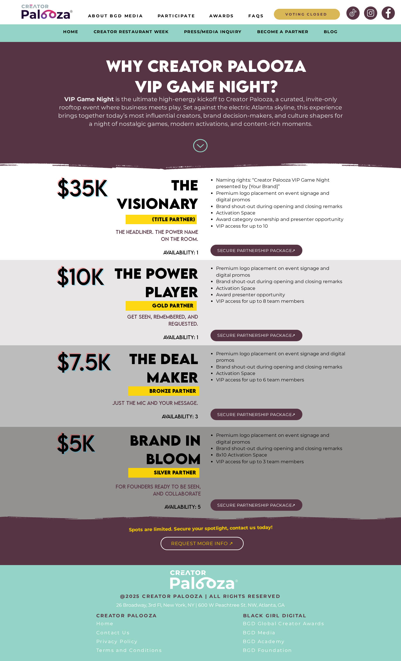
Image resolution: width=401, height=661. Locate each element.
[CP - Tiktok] (353, 13)
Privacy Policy (117, 641)
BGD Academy (264, 641)
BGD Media (259, 632)
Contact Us (113, 632)
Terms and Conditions (129, 650)
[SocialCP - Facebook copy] (388, 13)
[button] (176, 15)
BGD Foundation (267, 650)
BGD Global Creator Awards (283, 623)
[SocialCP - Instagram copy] (370, 13)
